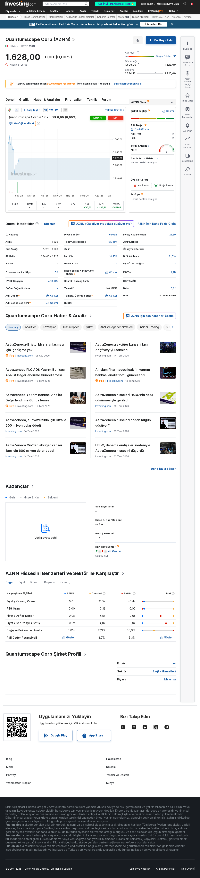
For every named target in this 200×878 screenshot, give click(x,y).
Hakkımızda (113, 758)
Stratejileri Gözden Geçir (128, 83)
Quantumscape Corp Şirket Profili (43, 654)
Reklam (111, 766)
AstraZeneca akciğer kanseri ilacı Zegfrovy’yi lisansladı (121, 347)
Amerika (176, 17)
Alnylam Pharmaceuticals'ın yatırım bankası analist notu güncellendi (122, 372)
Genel (9, 100)
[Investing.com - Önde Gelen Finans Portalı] (20, 4)
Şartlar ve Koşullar (139, 868)
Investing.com (25, 355)
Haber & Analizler (46, 100)
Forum (106, 100)
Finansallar (73, 100)
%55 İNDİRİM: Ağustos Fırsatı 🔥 (116, 4)
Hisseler (13, 17)
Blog (9, 758)
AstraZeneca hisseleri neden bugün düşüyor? (123, 422)
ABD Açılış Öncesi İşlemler (80, 17)
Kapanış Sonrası (106, 17)
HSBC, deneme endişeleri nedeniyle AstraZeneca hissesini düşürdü (122, 448)
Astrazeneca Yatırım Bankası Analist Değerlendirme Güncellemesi (33, 397)
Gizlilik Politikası (165, 868)
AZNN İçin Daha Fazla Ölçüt (157, 223)
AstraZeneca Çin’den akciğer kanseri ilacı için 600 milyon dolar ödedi (34, 448)
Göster (70, 637)
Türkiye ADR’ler (160, 17)
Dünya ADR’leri (140, 17)
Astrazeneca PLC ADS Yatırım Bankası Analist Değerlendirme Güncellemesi (35, 372)
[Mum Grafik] (9, 110)
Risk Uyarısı (187, 868)
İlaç (173, 663)
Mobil (9, 766)
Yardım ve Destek (117, 774)
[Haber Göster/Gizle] (65, 110)
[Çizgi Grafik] (17, 110)
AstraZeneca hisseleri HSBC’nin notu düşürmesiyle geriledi (124, 397)
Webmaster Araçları (18, 782)
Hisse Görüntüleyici (34, 17)
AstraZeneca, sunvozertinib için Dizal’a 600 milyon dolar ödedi (35, 422)
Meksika (170, 679)
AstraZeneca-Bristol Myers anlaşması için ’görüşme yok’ (34, 347)
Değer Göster (163, 56)
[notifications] (185, 3)
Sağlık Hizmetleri (164, 671)
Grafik (24, 100)
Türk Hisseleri (55, 17)
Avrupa (188, 17)
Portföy (11, 774)
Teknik (92, 100)
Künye (110, 782)
